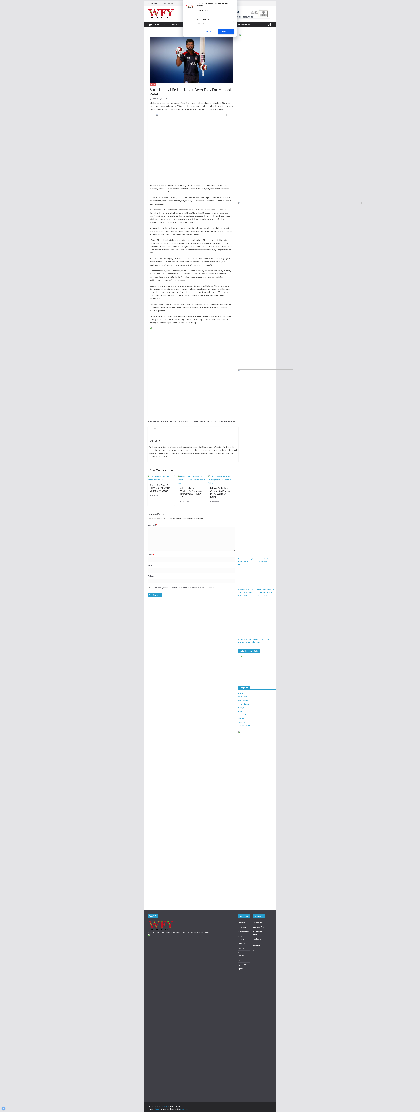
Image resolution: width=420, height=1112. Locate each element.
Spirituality (242, 965)
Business (256, 945)
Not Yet (208, 32)
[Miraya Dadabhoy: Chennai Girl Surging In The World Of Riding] (221, 477)
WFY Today (176, 25)
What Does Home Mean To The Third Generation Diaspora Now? (265, 592)
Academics (257, 939)
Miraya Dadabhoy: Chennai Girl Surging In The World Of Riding (220, 492)
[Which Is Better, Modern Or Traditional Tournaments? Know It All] (191, 477)
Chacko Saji (164, 99)
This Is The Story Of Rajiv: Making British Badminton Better (160, 488)
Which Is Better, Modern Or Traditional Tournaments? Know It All (191, 492)
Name (151, 555)
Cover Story (242, 697)
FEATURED (242, 711)
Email (151, 565)
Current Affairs (258, 927)
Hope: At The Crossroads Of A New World (266, 560)
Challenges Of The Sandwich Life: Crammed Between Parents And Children (253, 640)
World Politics (243, 700)
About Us (241, 722)
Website (151, 576)
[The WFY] (150, 24)
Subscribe (226, 32)
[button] (167, 24)
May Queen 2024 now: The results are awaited (169, 421)
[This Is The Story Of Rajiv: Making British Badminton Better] (161, 477)
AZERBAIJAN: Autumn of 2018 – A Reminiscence (212, 421)
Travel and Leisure (244, 715)
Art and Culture (243, 704)
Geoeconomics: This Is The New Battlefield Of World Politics (246, 592)
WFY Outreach (241, 25)
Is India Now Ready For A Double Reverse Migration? (247, 561)
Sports (153, 84)
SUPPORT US (245, 725)
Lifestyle (241, 708)
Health (240, 960)
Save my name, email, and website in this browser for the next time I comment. (183, 588)
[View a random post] (269, 24)
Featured (241, 948)
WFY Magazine (160, 25)
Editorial (241, 693)
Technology (257, 922)
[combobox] (200, 23)
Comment (152, 525)
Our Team (241, 718)
